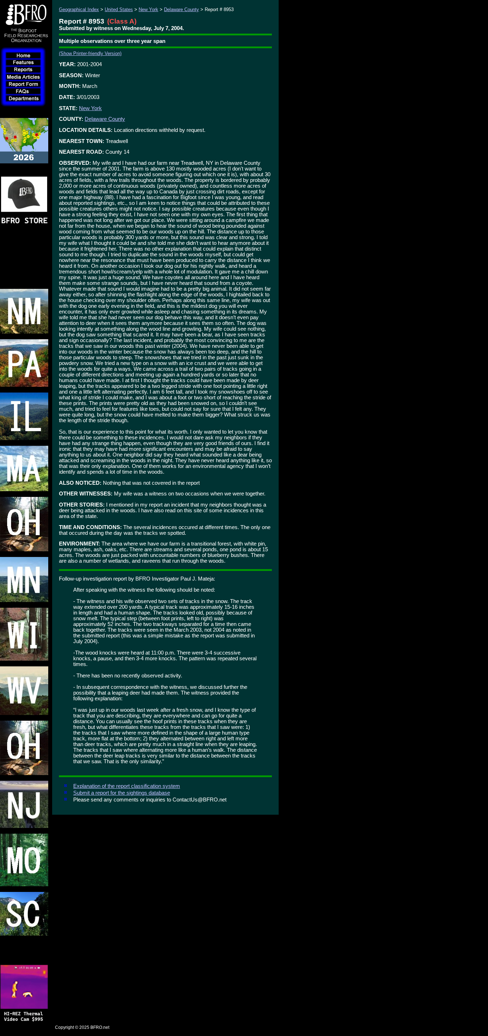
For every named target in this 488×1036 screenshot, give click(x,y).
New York (148, 9)
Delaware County (181, 9)
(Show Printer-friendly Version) (90, 53)
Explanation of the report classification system (126, 786)
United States (119, 9)
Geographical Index (79, 9)
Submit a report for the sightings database (121, 793)
